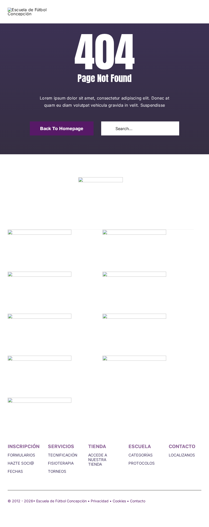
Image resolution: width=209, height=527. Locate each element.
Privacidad (100, 501)
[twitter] (190, 500)
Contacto (137, 501)
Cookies (119, 501)
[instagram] (199, 500)
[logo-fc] (36, 9)
